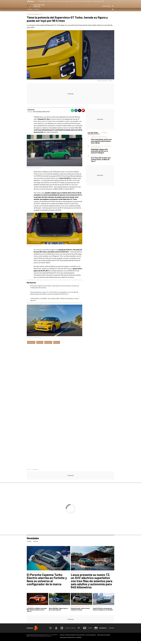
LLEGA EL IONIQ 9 (97, 606)
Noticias (36, 9)
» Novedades (35, 469)
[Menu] (112, 9)
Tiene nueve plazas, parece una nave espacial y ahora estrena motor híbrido (101, 141)
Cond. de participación (90, 634)
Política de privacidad (70, 634)
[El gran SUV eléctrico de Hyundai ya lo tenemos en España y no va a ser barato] (103, 599)
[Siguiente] (113, 1)
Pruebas (30, 9)
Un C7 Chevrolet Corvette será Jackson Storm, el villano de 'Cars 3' (101, 159)
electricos (31, 342)
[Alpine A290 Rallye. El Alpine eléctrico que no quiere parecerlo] (59, 599)
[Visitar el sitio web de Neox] (61, 628)
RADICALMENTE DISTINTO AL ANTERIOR (81, 606)
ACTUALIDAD (30, 606)
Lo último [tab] (104, 133)
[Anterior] (37, 1)
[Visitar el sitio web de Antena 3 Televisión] (50, 628)
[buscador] (112, 6)
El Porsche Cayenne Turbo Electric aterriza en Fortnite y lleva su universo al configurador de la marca (47, 579)
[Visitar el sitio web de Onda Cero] (84, 628)
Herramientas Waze (63, 1)
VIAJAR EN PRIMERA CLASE (78, 572)
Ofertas (57, 342)
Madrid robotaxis (42, 1)
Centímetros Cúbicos (96, 156)
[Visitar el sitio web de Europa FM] (90, 628)
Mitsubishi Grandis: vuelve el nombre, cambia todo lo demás (80, 609)
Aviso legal (62, 634)
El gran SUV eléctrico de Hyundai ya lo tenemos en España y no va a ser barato (103, 609)
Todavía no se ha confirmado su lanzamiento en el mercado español (99, 137)
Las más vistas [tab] (93, 133)
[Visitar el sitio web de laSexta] (56, 628)
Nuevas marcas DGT (73, 1)
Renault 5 (48, 342)
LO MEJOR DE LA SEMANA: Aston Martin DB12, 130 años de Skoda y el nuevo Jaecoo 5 (37, 610)
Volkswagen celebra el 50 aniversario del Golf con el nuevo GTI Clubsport (99, 151)
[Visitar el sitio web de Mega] (73, 628)
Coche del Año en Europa (52, 1)
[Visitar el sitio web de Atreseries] (78, 628)
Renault (40, 342)
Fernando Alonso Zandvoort (85, 1)
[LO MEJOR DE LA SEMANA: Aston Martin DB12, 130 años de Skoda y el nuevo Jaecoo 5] (37, 599)
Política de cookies (80, 634)
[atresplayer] (105, 6)
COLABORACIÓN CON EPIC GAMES (35, 572)
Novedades (33, 538)
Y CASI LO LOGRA (53, 606)
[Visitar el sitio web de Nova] (67, 628)
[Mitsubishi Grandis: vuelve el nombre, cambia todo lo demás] (81, 599)
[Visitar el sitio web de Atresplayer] (104, 628)
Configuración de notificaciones (67, 637)
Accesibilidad (78, 637)
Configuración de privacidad (103, 634)
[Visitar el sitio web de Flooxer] (111, 628)
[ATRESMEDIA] (32, 628)
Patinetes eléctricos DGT (98, 1)
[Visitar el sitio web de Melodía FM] (96, 628)
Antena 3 (29, 469)
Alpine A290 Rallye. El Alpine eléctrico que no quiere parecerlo (58, 609)
